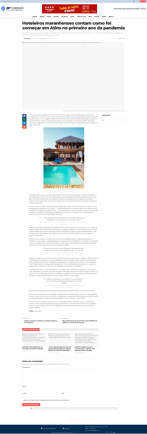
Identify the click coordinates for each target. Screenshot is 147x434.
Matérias (42, 16)
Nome (24, 386)
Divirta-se (111, 16)
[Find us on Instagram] (111, 432)
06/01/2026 (36, 38)
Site (63, 393)
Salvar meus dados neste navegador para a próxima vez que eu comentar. (46, 400)
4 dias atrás (78, 352)
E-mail (24, 393)
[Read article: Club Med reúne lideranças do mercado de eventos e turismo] (34, 339)
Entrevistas (64, 16)
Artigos (49, 16)
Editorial (34, 16)
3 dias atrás (52, 352)
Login (143, 1)
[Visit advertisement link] (73, 413)
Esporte (72, 16)
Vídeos (90, 16)
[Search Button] (137, 1)
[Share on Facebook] (24, 116)
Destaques (56, 16)
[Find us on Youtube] (114, 432)
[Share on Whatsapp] (24, 119)
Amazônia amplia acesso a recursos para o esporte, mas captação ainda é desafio (85, 348)
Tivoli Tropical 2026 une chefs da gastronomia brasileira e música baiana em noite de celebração (59, 348)
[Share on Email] (24, 127)
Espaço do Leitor (81, 16)
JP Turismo (27, 38)
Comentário (26, 367)
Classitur (96, 16)
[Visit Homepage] (12, 8)
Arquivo (104, 16)
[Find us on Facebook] (106, 432)
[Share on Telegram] (24, 123)
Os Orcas (73, 432)
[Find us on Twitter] (109, 432)
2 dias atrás (26, 351)
